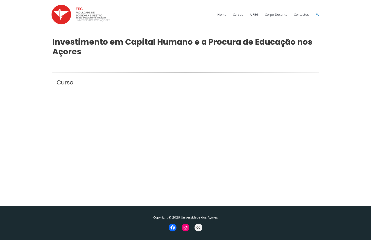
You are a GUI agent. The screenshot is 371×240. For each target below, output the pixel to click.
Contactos (301, 14)
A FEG (254, 14)
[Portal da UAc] (198, 227)
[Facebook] (172, 227)
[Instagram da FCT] (185, 227)
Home (222, 14)
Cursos (238, 14)
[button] (317, 14)
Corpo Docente (276, 14)
